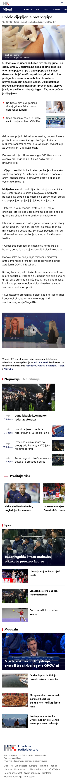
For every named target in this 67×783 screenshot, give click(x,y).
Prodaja (53, 765)
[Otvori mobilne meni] (62, 3)
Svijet (45, 9)
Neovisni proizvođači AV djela (45, 769)
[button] (33, 330)
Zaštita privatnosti (13, 773)
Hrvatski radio (21, 769)
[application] (33, 330)
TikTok (61, 365)
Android (43, 362)
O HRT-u (8, 765)
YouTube (8, 369)
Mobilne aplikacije (13, 776)
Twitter (40, 365)
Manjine (56, 9)
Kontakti (46, 773)
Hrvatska (28, 9)
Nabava (8, 769)
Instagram (50, 365)
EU (37, 9)
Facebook (30, 365)
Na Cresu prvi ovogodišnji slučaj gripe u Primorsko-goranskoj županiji (21, 106)
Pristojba (43, 765)
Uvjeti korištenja (32, 773)
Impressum (29, 776)
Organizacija (21, 765)
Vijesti (7, 9)
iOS (36, 362)
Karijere (33, 765)
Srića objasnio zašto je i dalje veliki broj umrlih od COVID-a (23, 119)
